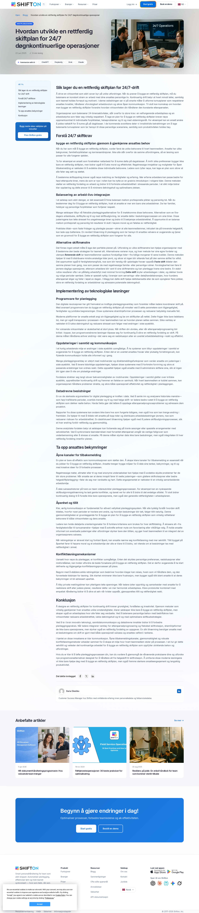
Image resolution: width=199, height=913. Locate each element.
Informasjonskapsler (62, 911)
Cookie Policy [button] (60, 895)
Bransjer (64, 877)
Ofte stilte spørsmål (99, 882)
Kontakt (123, 877)
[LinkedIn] (92, 676)
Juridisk (123, 882)
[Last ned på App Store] (158, 872)
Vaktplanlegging (24, 24)
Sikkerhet (95, 892)
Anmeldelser (96, 887)
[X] (86, 676)
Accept (40, 904)
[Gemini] (172, 883)
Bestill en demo (111, 828)
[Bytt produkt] (44, 4)
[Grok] (179, 883)
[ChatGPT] (152, 883)
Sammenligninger (98, 877)
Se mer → (179, 720)
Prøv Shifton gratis (33, 135)
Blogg (25, 15)
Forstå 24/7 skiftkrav (26, 98)
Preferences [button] (49, 898)
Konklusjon (22, 115)
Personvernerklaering (24, 911)
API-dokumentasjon (99, 897)
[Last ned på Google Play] (175, 872)
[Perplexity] (166, 883)
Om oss (123, 871)
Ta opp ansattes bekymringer (30, 111)
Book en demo (166, 4)
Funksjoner (65, 871)
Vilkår (38, 911)
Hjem (17, 15)
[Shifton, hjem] (26, 868)
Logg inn (130, 4)
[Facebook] (80, 676)
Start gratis (148, 4)
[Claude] (159, 883)
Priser (94, 4)
